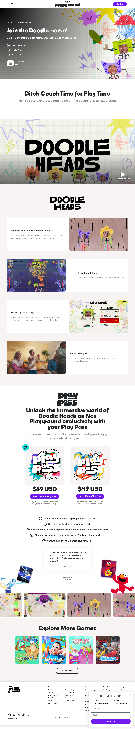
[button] (12, 4)
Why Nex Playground (71, 690)
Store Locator (52, 703)
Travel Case (52, 698)
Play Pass (51, 692)
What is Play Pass (70, 692)
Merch (50, 701)
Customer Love (70, 698)
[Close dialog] (130, 694)
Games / (11, 22)
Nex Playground (53, 690)
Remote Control (53, 695)
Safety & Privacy (70, 701)
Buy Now (120, 4)
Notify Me (111, 721)
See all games (67, 671)
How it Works (69, 695)
